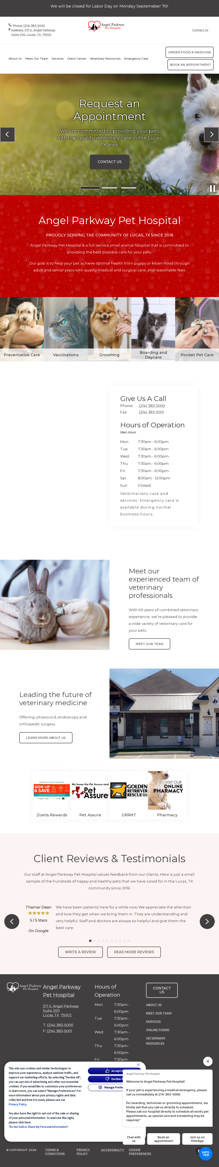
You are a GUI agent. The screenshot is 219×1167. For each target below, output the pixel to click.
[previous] (7, 134)
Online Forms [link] (157, 1029)
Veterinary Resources (105, 58)
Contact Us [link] (200, 30)
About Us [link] (154, 1004)
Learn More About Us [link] (46, 738)
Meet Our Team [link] (36, 58)
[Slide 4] (103, 941)
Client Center (76, 58)
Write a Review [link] (80, 952)
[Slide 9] (124, 941)
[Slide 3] (128, 188)
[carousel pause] (212, 188)
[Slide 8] (120, 941)
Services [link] (58, 58)
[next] (211, 134)
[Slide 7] (116, 941)
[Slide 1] (90, 188)
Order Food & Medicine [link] (189, 52)
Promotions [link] (110, 158)
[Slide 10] (129, 941)
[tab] (129, 433)
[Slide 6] (111, 941)
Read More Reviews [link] (134, 952)
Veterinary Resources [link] (156, 1040)
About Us (15, 58)
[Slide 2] (109, 188)
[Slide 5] (107, 941)
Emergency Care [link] (136, 58)
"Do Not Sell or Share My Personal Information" (38, 1127)
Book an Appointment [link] (190, 65)
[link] (107, 26)
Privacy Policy (18, 1104)
